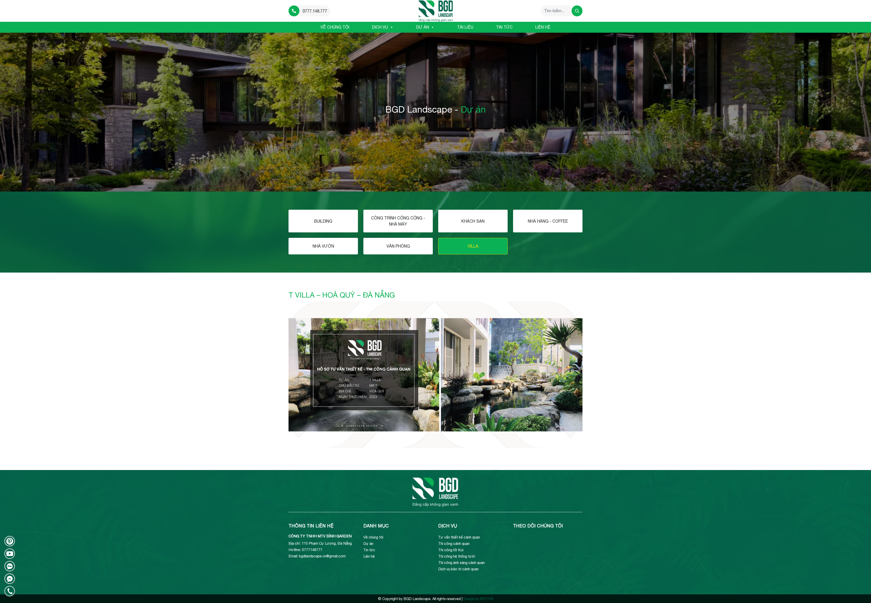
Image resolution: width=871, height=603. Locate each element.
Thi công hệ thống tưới (456, 556)
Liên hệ (542, 27)
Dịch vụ (380, 27)
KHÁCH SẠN (472, 221)
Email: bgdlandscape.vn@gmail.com (317, 556)
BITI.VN (486, 599)
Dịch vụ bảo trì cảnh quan (458, 569)
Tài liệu (465, 27)
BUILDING (323, 221)
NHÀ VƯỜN (323, 246)
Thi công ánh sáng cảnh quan (461, 563)
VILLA (473, 246)
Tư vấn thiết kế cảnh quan (459, 537)
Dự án (422, 27)
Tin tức (504, 27)
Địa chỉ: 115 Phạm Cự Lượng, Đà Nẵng (320, 543)
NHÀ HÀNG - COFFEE (548, 221)
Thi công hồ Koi (450, 550)
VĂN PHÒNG (398, 246)
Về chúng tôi (335, 27)
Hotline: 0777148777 (305, 550)
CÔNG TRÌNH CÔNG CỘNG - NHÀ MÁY (398, 221)
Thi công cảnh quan (454, 543)
